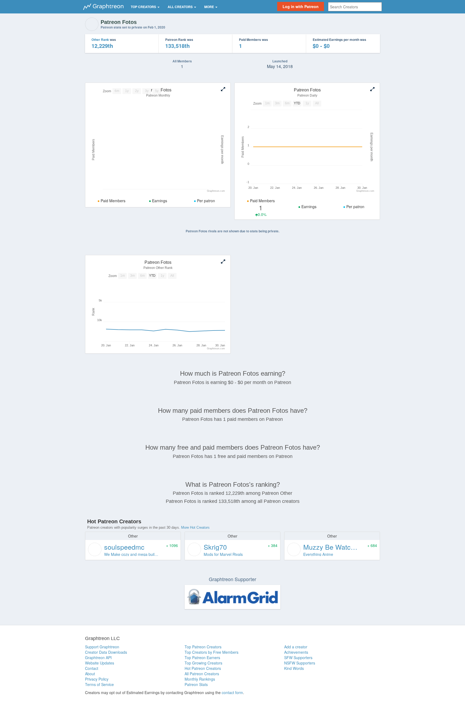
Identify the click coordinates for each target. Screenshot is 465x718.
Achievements (296, 652)
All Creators (180, 6)
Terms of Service (99, 684)
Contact (91, 668)
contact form (232, 692)
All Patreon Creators (202, 673)
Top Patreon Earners (202, 657)
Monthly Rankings (200, 679)
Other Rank (100, 39)
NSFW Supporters (299, 663)
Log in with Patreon (301, 6)
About (90, 673)
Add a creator (295, 646)
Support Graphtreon (102, 646)
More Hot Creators (195, 527)
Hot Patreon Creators (203, 668)
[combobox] (355, 6)
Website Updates (99, 663)
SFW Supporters (298, 657)
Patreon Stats (196, 684)
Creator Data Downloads (106, 652)
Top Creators (144, 6)
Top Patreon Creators (203, 646)
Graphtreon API (98, 657)
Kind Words (294, 668)
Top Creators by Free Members (211, 652)
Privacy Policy (96, 679)
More (209, 6)
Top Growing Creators (203, 663)
